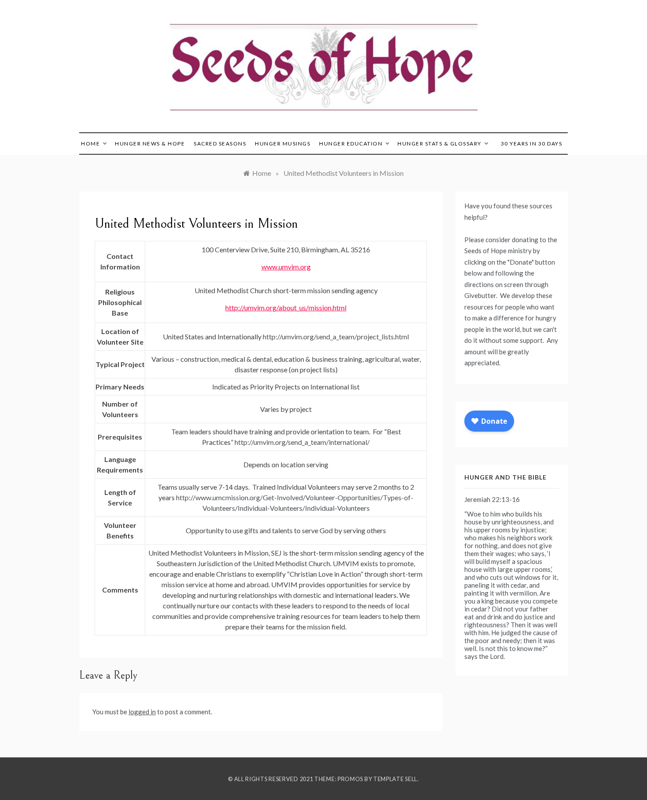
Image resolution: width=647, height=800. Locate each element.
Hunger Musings (282, 143)
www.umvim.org (286, 266)
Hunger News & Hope (150, 143)
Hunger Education (350, 143)
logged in (142, 712)
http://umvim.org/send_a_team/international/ (302, 442)
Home (90, 143)
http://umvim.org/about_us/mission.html (285, 307)
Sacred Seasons (220, 143)
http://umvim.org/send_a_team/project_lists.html (336, 336)
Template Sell (395, 778)
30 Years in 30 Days (531, 143)
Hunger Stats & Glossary (439, 143)
